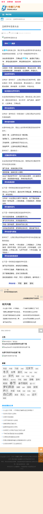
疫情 (35, 386)
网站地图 (14, 459)
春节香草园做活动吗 (10, 292)
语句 (10, 43)
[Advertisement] (21, 492)
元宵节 (29, 368)
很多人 (5, 379)
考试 (34, 391)
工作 (23, 376)
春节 (13, 383)
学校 (26, 372)
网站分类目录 (33, 456)
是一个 (32, 383)
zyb (7, 33)
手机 (19, 379)
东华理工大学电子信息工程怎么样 (14, 430)
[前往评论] (40, 454)
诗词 (28, 395)
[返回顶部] (40, 459)
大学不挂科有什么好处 (10, 420)
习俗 (16, 368)
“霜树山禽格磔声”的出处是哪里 (12, 312)
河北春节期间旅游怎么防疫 (11, 315)
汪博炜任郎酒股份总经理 (11, 437)
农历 (37, 368)
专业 (5, 368)
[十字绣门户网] (21, 7)
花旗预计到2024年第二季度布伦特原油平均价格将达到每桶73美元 (12, 319)
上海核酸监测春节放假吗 (31, 298)
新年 (6, 50)
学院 (35, 372)
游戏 (29, 387)
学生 (31, 372)
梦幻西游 (8, 386)
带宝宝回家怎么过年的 (30, 312)
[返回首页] (40, 449)
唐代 (20, 372)
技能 (25, 379)
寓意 (17, 376)
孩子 (4, 376)
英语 (16, 394)
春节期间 (23, 383)
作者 (22, 369)
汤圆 (18, 387)
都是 (4, 398)
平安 (24, 58)
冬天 (6, 372)
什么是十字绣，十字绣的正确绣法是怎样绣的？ (12, 308)
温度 (23, 387)
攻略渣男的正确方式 (9, 423)
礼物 (18, 391)
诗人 (23, 394)
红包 (29, 391)
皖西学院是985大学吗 (10, 427)
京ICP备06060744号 (29, 459)
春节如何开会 (7, 322)
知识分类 (18, 2)
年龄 (33, 376)
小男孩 (21, 469)
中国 (10, 368)
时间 (5, 383)
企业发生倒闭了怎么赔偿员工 (12, 443)
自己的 (7, 394)
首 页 (3, 2)
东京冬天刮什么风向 (9, 413)
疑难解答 (20, 459)
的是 (13, 390)
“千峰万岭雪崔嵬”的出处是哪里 (13, 433)
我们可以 (13, 379)
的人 (5, 390)
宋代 (11, 375)
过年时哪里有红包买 (29, 322)
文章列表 (10, 2)
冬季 (13, 372)
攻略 (31, 379)
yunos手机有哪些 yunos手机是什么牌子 (32, 319)
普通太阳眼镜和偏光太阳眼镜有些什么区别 (17, 440)
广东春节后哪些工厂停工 (31, 308)
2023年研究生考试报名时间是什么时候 (32, 315)
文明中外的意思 (8, 417)
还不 (34, 394)
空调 (24, 391)
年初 (28, 376)
